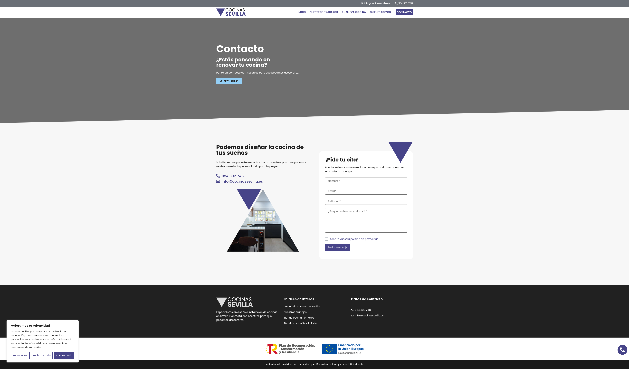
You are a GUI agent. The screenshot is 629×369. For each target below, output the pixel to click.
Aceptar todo (64, 355)
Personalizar (20, 355)
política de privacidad (364, 239)
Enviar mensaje (337, 247)
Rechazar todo (42, 355)
